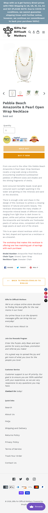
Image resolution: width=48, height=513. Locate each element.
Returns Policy (12, 435)
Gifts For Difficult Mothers (22, 501)
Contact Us (10, 463)
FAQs (7, 421)
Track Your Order (13, 456)
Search (8, 407)
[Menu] (43, 32)
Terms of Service (13, 449)
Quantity (7, 125)
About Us (23, 326)
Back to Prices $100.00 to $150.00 (26, 281)
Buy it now (24, 155)
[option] (12, 93)
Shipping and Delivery (16, 428)
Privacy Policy (12, 442)
